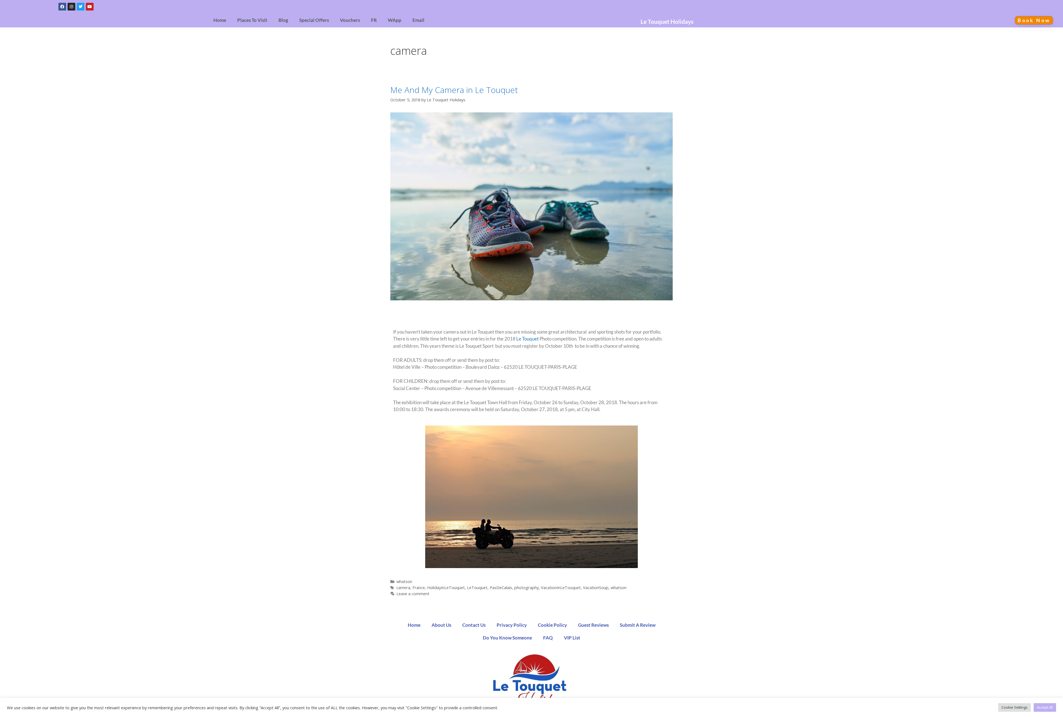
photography (526, 587)
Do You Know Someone (507, 638)
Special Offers (314, 20)
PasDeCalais (501, 587)
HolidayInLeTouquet (446, 587)
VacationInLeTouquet (561, 587)
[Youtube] (90, 7)
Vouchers (350, 20)
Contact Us (474, 625)
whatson (404, 581)
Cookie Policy (552, 625)
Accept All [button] (1045, 707)
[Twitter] (80, 7)
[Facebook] (62, 7)
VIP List (572, 638)
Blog (283, 20)
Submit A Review (638, 625)
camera (403, 587)
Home (219, 20)
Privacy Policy (512, 625)
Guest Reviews (593, 625)
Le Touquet (527, 339)
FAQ (548, 638)
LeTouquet (477, 587)
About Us (441, 625)
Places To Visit (252, 20)
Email (418, 20)
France (418, 587)
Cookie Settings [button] (1015, 707)
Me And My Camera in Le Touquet (454, 90)
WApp (394, 20)
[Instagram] (71, 7)
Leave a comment (412, 593)
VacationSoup (595, 587)
